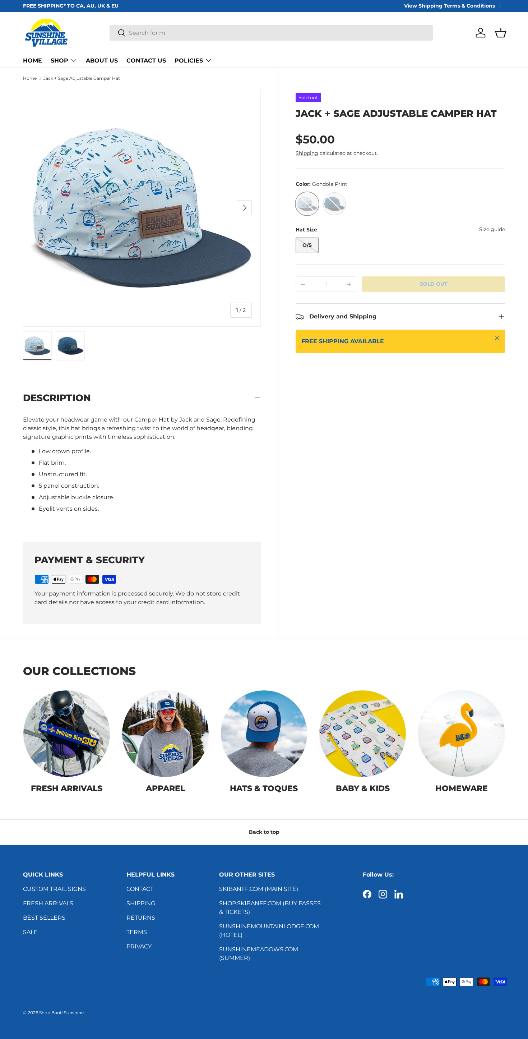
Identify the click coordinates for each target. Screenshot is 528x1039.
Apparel (165, 788)
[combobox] (271, 33)
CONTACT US (146, 60)
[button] (501, 33)
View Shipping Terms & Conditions (449, 6)
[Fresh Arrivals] (66, 733)
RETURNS (140, 917)
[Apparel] (165, 733)
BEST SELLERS (44, 917)
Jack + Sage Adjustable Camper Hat (81, 78)
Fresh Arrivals (66, 788)
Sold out (434, 284)
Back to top (264, 832)
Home (30, 78)
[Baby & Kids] (362, 733)
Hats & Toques (264, 788)
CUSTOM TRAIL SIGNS (54, 889)
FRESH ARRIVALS (48, 903)
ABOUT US (102, 60)
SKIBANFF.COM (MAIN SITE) (258, 889)
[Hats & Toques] (264, 733)
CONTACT (139, 889)
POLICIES (189, 60)
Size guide (492, 229)
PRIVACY (139, 946)
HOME (32, 60)
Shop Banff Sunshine (61, 1012)
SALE (30, 932)
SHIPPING (140, 903)
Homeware (461, 788)
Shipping (307, 153)
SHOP (59, 60)
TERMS (136, 932)
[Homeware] (461, 733)
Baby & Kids (363, 788)
